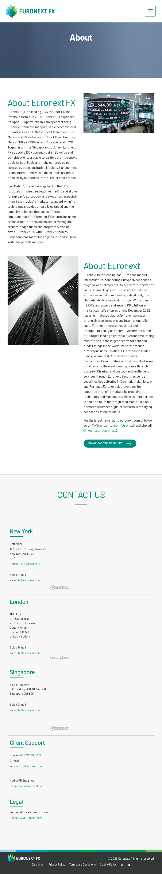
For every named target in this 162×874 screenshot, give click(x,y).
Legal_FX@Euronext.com (26, 817)
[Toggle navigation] (150, 11)
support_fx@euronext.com (27, 766)
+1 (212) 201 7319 (29, 563)
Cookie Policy (108, 864)
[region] (101, 559)
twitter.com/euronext (119, 425)
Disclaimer (38, 864)
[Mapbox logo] (59, 587)
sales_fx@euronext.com (25, 580)
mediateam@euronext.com (27, 786)
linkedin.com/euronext (100, 430)
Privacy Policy (57, 864)
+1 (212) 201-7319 (30, 755)
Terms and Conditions (82, 864)
